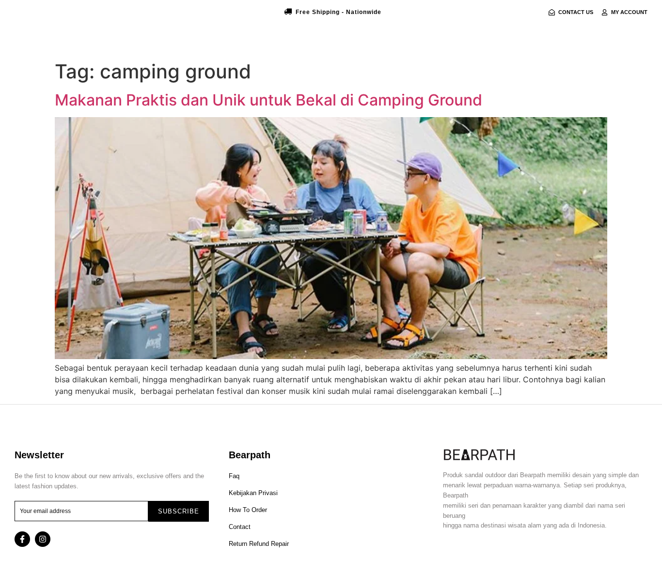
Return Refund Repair (259, 543)
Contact (240, 526)
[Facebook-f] (22, 539)
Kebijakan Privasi (253, 493)
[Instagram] (42, 539)
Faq (234, 476)
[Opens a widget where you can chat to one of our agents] (596, 518)
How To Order (248, 509)
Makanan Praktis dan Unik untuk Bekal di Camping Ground (268, 99)
